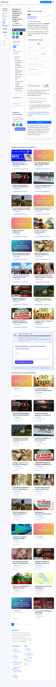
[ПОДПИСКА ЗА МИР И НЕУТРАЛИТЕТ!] (21, 228)
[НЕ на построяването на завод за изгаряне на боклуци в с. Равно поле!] (21, 205)
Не (34, 118)
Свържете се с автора (18, 104)
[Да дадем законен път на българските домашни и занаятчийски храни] (44, 250)
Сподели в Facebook (21, 30)
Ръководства (15, 646)
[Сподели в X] (21, 33)
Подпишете (39, 122)
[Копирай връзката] (17, 37)
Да (29, 118)
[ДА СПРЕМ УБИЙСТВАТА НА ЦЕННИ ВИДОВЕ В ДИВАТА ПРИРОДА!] (44, 160)
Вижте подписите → (32, 18)
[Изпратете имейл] (13, 37)
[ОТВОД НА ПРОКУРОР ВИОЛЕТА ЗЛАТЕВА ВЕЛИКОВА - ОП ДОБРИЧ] (44, 273)
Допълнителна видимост (17, 52)
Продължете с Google (36, 40)
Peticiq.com (4, 2)
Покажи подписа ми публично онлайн (38, 98)
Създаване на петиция (25, 362)
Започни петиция (45, 2)
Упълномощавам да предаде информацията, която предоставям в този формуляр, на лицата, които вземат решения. (40, 107)
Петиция (17, 42)
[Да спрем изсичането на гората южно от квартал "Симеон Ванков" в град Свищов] (44, 205)
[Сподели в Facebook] (20, 124)
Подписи (17, 45)
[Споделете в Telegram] (17, 33)
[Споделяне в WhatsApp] (13, 33)
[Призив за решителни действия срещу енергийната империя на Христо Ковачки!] (21, 250)
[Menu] (53, 2)
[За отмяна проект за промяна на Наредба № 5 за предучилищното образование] (44, 318)
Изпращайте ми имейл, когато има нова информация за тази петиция (38, 101)
